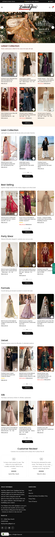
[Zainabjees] (27, 7)
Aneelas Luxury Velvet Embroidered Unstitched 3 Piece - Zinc (26, 375)
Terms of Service (33, 501)
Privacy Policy (32, 499)
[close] (53, 1)
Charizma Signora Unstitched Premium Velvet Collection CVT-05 (45, 375)
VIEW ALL (27, 123)
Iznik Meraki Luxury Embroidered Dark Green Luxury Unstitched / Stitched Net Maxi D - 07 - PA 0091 (45, 271)
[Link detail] (2, 528)
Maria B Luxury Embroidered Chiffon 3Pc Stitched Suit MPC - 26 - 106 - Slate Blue (27, 270)
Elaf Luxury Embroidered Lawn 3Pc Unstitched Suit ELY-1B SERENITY (26, 164)
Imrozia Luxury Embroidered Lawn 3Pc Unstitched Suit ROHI (27, 219)
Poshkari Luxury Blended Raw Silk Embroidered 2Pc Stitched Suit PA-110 (9, 80)
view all (27, 441)
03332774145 (4, 521)
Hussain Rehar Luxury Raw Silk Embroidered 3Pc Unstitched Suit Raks (9, 322)
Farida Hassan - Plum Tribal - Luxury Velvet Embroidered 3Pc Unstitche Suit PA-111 (46, 80)
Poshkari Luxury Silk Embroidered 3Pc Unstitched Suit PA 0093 (9, 270)
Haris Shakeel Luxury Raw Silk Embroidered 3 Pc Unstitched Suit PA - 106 (9, 115)
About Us (31, 493)
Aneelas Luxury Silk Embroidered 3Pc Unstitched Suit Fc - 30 (9, 429)
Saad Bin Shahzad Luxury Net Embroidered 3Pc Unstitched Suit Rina (27, 322)
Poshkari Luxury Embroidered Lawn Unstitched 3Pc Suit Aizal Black (8, 165)
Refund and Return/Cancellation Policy (38, 496)
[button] (52, 27)
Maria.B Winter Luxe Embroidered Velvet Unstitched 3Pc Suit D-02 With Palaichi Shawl (8, 376)
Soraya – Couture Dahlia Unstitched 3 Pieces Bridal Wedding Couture (8, 219)
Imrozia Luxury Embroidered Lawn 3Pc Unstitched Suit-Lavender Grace (45, 164)
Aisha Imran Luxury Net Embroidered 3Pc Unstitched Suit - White (45, 322)
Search (30, 490)
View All (27, 176)
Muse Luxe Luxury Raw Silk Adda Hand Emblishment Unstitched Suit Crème (44, 219)
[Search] (49, 7)
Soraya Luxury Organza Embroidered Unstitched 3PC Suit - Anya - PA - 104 (45, 115)
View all (27, 333)
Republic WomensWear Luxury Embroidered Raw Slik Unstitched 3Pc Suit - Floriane (45, 429)
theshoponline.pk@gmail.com (8, 523)
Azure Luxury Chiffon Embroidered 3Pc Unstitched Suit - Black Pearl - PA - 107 (27, 80)
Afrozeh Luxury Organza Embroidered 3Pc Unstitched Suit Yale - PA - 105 (27, 115)
